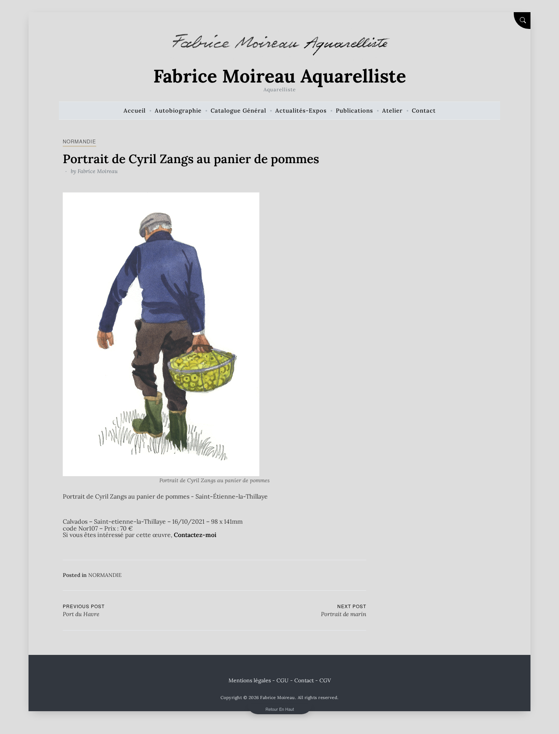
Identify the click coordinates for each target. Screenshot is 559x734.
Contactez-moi (195, 535)
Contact (304, 680)
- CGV (323, 680)
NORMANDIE (79, 141)
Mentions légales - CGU (259, 680)
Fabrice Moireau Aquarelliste (279, 75)
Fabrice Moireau (98, 171)
